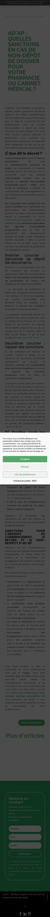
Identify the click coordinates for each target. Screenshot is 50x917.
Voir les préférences (25, 474)
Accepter (25, 459)
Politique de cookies (22, 480)
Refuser (25, 466)
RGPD (34, 480)
